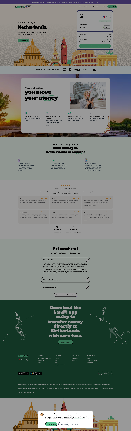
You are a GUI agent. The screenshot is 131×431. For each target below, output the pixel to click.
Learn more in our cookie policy (81, 418)
